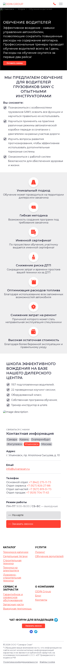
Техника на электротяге (11, 569)
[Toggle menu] (61, 4)
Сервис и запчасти (10, 588)
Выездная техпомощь (17, 608)
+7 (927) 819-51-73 (40, 489)
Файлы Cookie (47, 662)
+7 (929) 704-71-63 (37, 492)
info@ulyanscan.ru (18, 468)
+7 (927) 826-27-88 (38, 485)
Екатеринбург (40, 439)
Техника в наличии (15, 552)
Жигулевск (14, 444)
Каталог (9, 547)
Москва (46, 444)
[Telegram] (35, 631)
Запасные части (13, 604)
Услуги (40, 547)
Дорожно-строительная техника (12, 577)
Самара (12, 439)
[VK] (31, 631)
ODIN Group (43, 591)
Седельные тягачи (15, 556)
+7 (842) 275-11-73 (40, 482)
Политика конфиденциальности (20, 662)
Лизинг (40, 552)
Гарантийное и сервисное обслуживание (13, 597)
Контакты (41, 599)
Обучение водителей (49, 556)
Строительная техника (12, 562)
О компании (44, 586)
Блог (38, 595)
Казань (24, 439)
